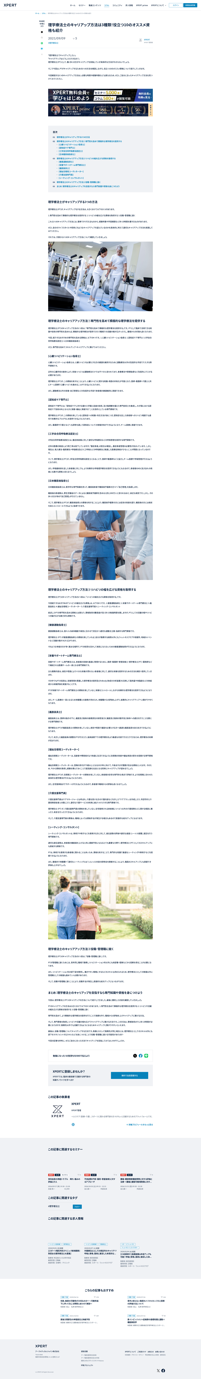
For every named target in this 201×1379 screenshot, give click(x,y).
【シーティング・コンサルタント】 (71, 177)
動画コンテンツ (95, 5)
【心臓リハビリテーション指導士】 (72, 144)
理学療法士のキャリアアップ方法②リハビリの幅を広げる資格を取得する (86, 158)
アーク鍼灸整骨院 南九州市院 (90, 1358)
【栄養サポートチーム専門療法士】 (72, 164)
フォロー (77, 1206)
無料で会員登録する (130, 1075)
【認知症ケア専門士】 (67, 147)
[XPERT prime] (100, 110)
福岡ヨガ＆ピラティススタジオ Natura (92, 1361)
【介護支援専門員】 (66, 174)
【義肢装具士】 (64, 168)
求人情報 (129, 5)
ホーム (72, 5)
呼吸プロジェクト (87, 1365)
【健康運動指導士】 (66, 161)
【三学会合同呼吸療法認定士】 (71, 151)
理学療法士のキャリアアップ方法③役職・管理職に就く (79, 182)
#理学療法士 (53, 42)
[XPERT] (100, 95)
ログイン (176, 5)
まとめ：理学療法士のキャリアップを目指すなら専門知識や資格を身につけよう (88, 186)
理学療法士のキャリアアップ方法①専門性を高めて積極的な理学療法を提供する (89, 141)
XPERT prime (142, 5)
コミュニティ (117, 5)
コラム (106, 5)
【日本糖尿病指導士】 (67, 154)
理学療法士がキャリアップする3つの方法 (73, 137)
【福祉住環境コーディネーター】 (71, 171)
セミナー (82, 5)
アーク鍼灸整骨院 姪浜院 (88, 1355)
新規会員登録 (190, 5)
